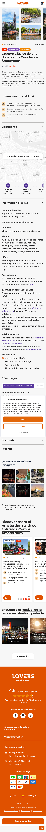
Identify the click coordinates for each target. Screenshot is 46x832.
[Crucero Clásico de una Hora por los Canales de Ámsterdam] (23, 3)
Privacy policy (25, 811)
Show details (23, 432)
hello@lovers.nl (33, 349)
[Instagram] (23, 715)
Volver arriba (23, 656)
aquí (30, 284)
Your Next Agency (30, 807)
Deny (23, 426)
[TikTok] (30, 715)
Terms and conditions (11, 811)
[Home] (23, 680)
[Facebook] (15, 715)
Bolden (20, 807)
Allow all (23, 419)
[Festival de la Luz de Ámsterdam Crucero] (15, 631)
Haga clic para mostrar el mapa (23, 156)
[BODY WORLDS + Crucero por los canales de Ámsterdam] (39, 597)
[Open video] (10, 24)
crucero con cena (13, 343)
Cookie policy (37, 811)
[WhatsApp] (41, 827)
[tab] (18, 386)
